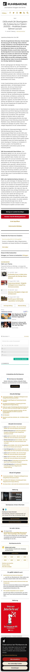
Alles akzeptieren (15, 659)
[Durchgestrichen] (7, 345)
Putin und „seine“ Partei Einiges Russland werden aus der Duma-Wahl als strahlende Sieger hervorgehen (15, 407)
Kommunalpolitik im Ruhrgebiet (11, 239)
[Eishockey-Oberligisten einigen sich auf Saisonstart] (4, 291)
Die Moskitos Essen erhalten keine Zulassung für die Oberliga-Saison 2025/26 (17, 276)
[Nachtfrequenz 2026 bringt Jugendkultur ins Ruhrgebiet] (4, 298)
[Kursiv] (4, 345)
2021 (12, 560)
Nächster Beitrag (22, 305)
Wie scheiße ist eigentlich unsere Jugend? (13, 590)
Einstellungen (15, 668)
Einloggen (25, 255)
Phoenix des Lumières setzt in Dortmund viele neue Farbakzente (15, 582)
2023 (25, 557)
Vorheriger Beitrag (8, 305)
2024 (18, 557)
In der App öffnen (15, 221)
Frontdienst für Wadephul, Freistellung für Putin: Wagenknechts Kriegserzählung (14, 404)
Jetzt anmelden (15, 386)
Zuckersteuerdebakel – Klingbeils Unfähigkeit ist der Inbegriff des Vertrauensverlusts (17, 285)
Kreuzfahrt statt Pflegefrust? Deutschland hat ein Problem (14, 401)
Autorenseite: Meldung (15, 226)
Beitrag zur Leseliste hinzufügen (15, 212)
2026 (5, 557)
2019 (25, 560)
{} (15, 345)
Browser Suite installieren (15, 521)
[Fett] (2, 345)
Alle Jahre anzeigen (7, 566)
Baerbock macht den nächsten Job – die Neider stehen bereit (16, 418)
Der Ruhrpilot (6, 415)
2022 (5, 560)
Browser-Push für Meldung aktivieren (15, 216)
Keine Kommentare (20, 31)
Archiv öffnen (15, 553)
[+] (17, 345)
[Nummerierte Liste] (9, 345)
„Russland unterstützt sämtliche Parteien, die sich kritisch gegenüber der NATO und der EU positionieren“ (15, 411)
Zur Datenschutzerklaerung (9, 655)
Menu (4, 13)
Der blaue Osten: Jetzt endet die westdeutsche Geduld (16, 484)
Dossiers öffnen (6, 565)
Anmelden (26, 336)
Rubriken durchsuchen (7, 563)
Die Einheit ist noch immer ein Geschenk (13, 575)
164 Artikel (5, 247)
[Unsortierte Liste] (11, 345)
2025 (11, 557)
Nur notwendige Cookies (15, 663)
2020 (18, 560)
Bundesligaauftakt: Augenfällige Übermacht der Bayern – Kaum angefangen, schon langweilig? (15, 533)
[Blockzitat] (12, 345)
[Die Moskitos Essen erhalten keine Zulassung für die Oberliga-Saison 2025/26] (4, 274)
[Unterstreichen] (6, 345)
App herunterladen (15, 518)
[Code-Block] (14, 345)
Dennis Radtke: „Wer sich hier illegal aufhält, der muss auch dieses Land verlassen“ (15, 441)
